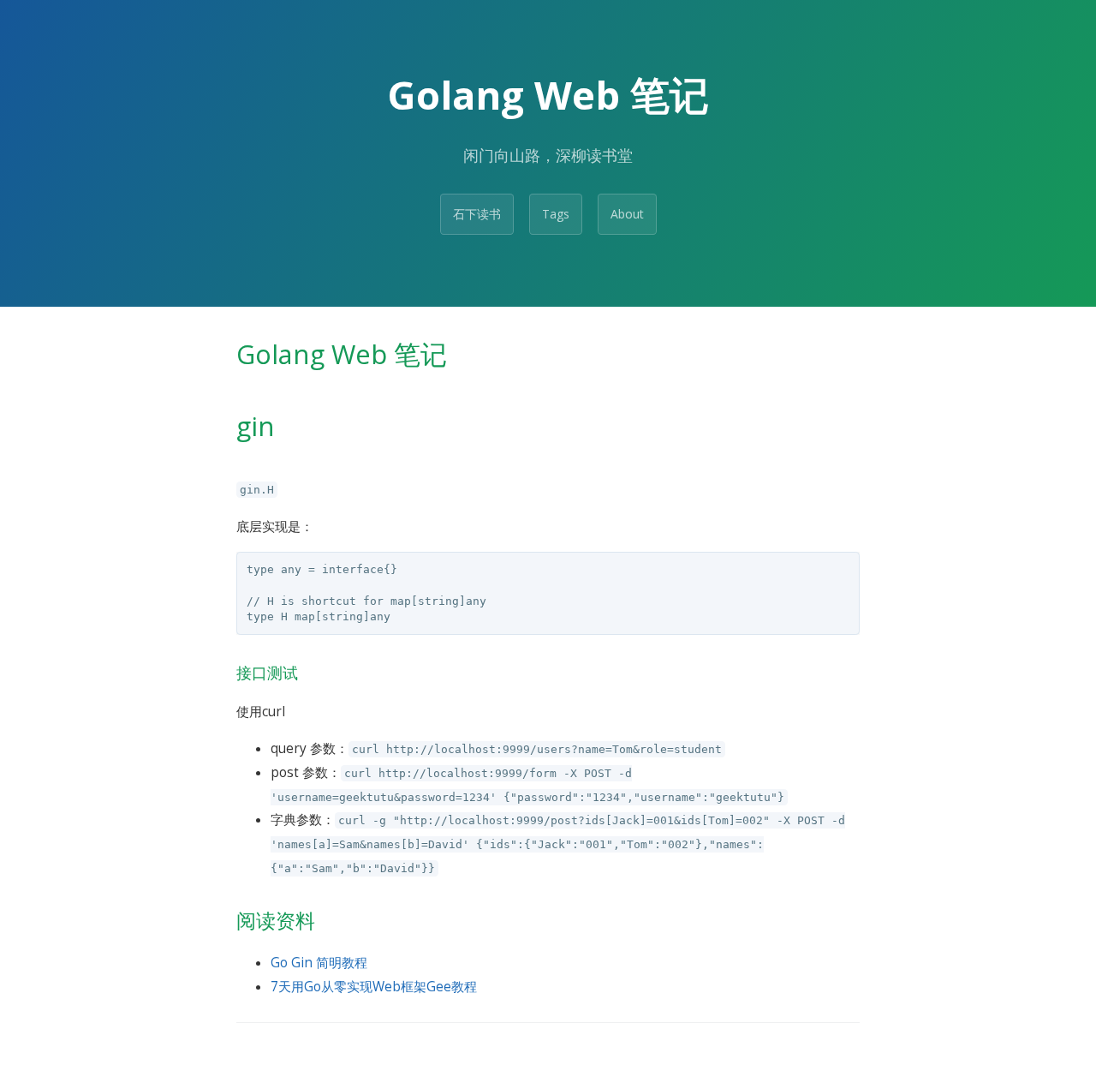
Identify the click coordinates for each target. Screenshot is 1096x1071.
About (627, 214)
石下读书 (477, 214)
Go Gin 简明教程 (319, 963)
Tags (555, 214)
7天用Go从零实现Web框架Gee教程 (374, 987)
